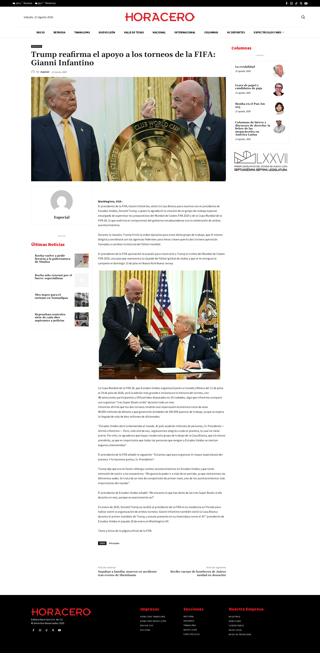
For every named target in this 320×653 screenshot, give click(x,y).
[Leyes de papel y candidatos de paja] (278, 89)
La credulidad (245, 67)
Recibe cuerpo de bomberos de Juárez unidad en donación (198, 573)
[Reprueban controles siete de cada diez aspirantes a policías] (82, 319)
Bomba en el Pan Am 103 (250, 105)
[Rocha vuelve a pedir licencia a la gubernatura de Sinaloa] (82, 261)
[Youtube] (305, 3)
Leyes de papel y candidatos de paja (248, 87)
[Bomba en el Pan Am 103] (278, 108)
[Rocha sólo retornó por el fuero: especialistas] (82, 280)
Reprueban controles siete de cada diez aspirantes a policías (50, 317)
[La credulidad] (278, 71)
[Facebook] (286, 3)
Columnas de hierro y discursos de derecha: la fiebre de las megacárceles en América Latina (252, 128)
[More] (222, 190)
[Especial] (33, 72)
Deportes (36, 46)
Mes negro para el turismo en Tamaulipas (51, 296)
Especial (44, 71)
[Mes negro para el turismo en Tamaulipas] (82, 300)
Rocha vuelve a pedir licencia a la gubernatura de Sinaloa (52, 259)
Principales (114, 543)
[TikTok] (296, 3)
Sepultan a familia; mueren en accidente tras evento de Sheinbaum (127, 573)
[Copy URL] (213, 190)
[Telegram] (205, 190)
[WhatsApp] (196, 190)
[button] (303, 16)
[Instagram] (291, 3)
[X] (301, 3)
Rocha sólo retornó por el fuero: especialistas (53, 277)
